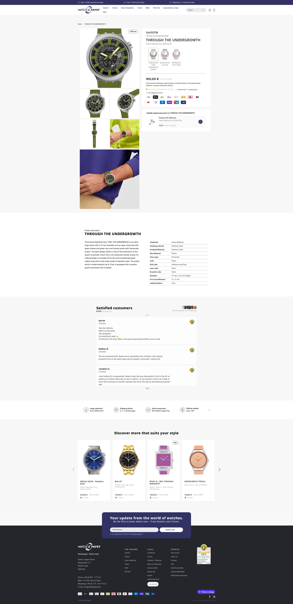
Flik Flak (127, 572)
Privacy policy (136, 534)
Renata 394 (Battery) (167, 118)
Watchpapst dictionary (179, 575)
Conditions (151, 553)
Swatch (127, 553)
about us (174, 557)
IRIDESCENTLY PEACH (194, 481)
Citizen (127, 557)
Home (80, 24)
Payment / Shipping (154, 560)
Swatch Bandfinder (178, 572)
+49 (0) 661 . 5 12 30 (92, 577)
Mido (126, 568)
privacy (149, 557)
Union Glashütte (130, 560)
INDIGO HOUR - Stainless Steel (92, 482)
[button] (105, 7)
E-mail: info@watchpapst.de (89, 587)
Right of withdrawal (154, 564)
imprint (149, 575)
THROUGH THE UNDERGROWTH (95, 24)
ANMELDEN (170, 530)
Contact (174, 560)
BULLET (118, 481)
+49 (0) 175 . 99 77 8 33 (96, 584)
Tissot (127, 564)
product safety (152, 568)
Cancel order (152, 584)
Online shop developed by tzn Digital (203, 600)
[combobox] (196, 10)
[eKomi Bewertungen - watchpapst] (204, 554)
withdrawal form (153, 579)
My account (175, 553)
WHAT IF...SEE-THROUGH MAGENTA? (161, 482)
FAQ (172, 564)
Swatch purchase (177, 568)
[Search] (204, 10)
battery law (151, 572)
